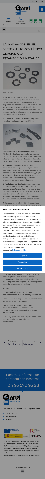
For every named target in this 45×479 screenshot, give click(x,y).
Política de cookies (19, 250)
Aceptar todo (23, 256)
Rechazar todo (22, 268)
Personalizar (22, 262)
